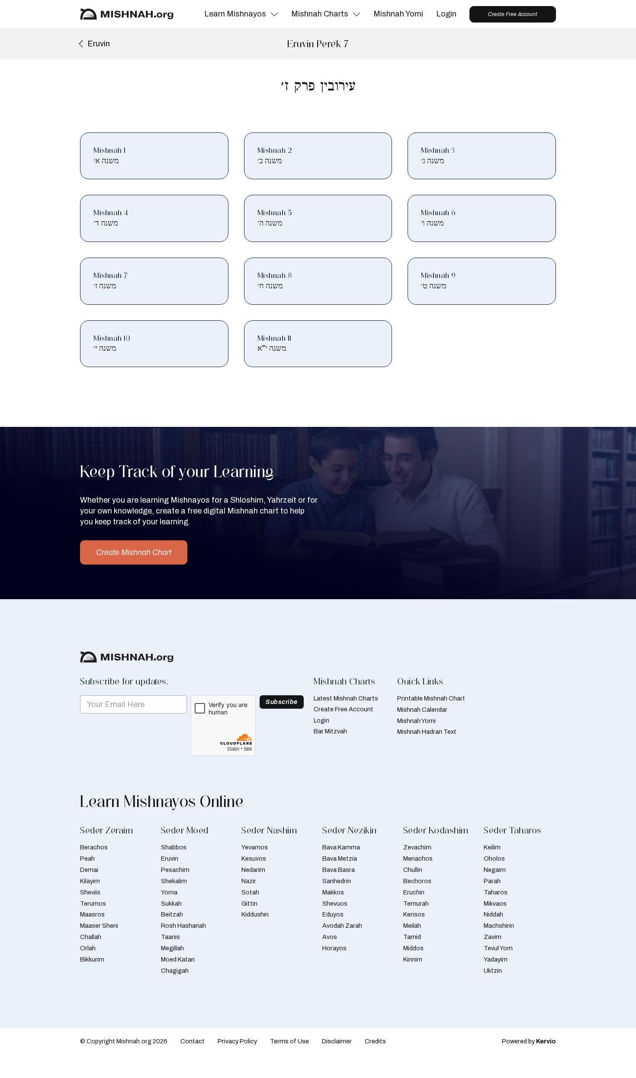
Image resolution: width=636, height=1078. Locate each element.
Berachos (94, 847)
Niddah (493, 914)
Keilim (492, 847)
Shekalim (174, 881)
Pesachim (175, 869)
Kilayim (90, 881)
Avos (329, 936)
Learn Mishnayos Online (162, 801)
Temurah (416, 903)
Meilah (412, 925)
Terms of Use (289, 1041)
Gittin (249, 903)
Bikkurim (92, 959)
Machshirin (499, 925)
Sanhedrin (336, 881)
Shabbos (173, 847)
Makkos (333, 892)
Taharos (496, 892)
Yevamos (254, 847)
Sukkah (171, 903)
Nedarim (253, 869)
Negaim (495, 869)
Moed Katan (178, 959)
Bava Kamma (341, 847)
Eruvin (169, 858)
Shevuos (334, 903)
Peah (87, 858)
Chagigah (175, 970)
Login (446, 14)
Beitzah (172, 914)
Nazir (248, 881)
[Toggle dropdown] (274, 14)
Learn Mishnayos (235, 14)
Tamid (412, 936)
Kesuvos (253, 858)
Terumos (93, 903)
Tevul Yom (498, 948)
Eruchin (413, 892)
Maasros (92, 914)
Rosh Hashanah (183, 925)
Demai (89, 869)
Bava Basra (338, 869)
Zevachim (417, 847)
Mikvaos (495, 903)
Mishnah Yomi (398, 14)
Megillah (172, 948)
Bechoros (417, 881)
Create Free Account (512, 14)
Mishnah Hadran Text (426, 731)
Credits (375, 1041)
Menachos (418, 858)
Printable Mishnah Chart (431, 698)
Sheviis (90, 892)
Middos (413, 948)
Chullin (412, 869)
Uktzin (493, 970)
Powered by (529, 1041)
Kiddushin (255, 914)
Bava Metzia (339, 858)
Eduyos (333, 914)
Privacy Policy (237, 1041)
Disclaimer (337, 1041)
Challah (90, 936)
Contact (192, 1041)
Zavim (492, 936)
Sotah (250, 892)
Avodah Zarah (342, 925)
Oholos (494, 858)
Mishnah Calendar (422, 709)
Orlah (88, 948)
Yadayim (496, 959)
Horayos (334, 948)
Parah (492, 881)
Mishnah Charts (319, 14)
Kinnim (412, 959)
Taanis (170, 936)
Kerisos (414, 914)
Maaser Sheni (99, 925)
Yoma (169, 892)
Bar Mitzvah (330, 731)
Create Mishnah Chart (133, 552)
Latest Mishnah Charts (346, 698)
